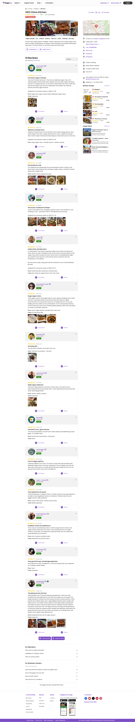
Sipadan (39, 196)
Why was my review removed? (34, 650)
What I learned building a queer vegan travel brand (108, 147)
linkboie (38, 118)
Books (51, 701)
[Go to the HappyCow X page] (93, 698)
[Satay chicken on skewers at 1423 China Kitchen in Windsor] (61, 623)
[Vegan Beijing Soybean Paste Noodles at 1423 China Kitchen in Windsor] (41, 623)
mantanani (39, 153)
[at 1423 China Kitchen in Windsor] (32, 102)
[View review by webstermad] (31, 375)
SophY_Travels (41, 480)
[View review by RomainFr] (31, 336)
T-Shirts (52, 698)
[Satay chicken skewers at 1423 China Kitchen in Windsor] (51, 623)
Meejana (97, 89)
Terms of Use (38, 720)
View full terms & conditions (33, 679)
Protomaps (90, 34)
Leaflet (85, 34)
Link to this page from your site (34, 673)
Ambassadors (30, 701)
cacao (38, 237)
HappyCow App (66, 695)
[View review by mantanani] (31, 155)
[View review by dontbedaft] (31, 551)
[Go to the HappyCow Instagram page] (100, 698)
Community (49, 3)
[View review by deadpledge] (31, 583)
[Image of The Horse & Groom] (87, 120)
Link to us (41, 703)
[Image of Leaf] (87, 113)
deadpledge (36, 60)
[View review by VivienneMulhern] (31, 516)
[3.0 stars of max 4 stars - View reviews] (95, 98)
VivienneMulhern (41, 514)
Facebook (89, 54)
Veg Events (29, 703)
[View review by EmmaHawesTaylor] (31, 286)
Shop (38, 3)
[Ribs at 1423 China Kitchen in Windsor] (32, 357)
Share (92, 12)
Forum (27, 706)
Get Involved (29, 712)
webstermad (40, 373)
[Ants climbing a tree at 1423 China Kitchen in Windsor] (41, 180)
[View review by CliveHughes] (31, 451)
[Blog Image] (87, 132)
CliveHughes (40, 449)
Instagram (89, 57)
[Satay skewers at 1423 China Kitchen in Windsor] (41, 318)
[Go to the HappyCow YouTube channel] (89, 698)
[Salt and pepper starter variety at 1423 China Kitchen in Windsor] (61, 180)
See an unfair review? (31, 676)
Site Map (41, 706)
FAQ (40, 698)
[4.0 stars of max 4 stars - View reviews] (28, 14)
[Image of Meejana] (87, 91)
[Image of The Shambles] (87, 106)
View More (107, 85)
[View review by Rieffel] (31, 419)
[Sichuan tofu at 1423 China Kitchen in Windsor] (51, 318)
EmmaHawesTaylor (42, 284)
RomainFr (39, 334)
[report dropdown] (76, 65)
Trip (99, 12)
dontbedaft (40, 549)
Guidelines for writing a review (34, 653)
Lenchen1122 (40, 66)
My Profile (28, 698)
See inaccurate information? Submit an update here (41, 670)
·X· (92, 82)
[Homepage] (7, 3)
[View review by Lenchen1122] (31, 68)
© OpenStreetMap (98, 34)
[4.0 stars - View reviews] (95, 106)
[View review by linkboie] (31, 120)
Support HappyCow (60, 720)
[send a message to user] (46, 66)
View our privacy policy (32, 657)
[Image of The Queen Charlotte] (87, 98)
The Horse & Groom (100, 119)
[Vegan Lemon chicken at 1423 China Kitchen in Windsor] (51, 180)
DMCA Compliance (48, 720)
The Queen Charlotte (101, 97)
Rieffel (38, 418)
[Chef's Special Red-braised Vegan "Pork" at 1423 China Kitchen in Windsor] (32, 623)
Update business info (92, 79)
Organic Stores (29, 3)
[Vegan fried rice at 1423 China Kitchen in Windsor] (32, 318)
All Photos (71, 34)
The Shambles (98, 104)
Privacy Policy (30, 720)
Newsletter (29, 709)
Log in (128, 3)
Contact (41, 700)
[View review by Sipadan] (31, 198)
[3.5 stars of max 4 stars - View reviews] (95, 120)
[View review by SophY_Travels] (31, 482)
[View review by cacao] (31, 239)
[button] (96, 26)
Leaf (95, 111)
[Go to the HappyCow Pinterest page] (97, 698)
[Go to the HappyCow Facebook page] (85, 698)
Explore (17, 3)
